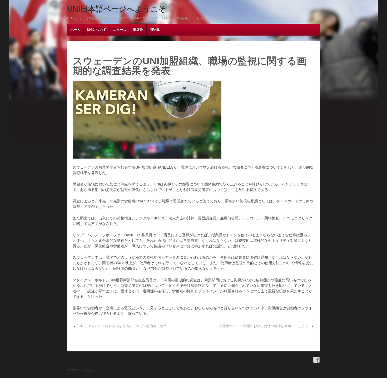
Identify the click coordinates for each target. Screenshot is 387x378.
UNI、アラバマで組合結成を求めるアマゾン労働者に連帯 (123, 326)
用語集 (155, 30)
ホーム (75, 30)
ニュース (119, 30)
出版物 (138, 30)
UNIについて (96, 30)
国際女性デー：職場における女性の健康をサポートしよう (263, 326)
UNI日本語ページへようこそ (116, 9)
